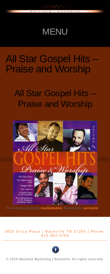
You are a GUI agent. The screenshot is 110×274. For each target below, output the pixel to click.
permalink (91, 208)
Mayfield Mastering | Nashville (55, 14)
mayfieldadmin (51, 208)
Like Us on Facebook (56, 250)
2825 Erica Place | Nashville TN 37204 (45, 231)
